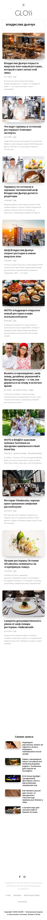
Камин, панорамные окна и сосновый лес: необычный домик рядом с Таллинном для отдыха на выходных (32, 765)
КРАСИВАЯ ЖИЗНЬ (35, 453)
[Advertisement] (24, 697)
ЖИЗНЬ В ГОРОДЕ (19, 453)
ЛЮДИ (31, 390)
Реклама (17, 895)
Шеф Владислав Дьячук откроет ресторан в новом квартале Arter (20, 253)
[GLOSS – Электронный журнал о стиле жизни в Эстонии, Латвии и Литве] (23, 19)
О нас (8, 895)
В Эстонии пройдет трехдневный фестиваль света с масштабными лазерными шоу (31, 781)
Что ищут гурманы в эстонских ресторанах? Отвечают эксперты (22, 130)
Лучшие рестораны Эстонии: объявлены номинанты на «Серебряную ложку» (21, 564)
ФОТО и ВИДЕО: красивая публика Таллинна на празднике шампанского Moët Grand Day (22, 444)
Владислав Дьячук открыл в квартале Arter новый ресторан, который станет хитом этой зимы (23, 68)
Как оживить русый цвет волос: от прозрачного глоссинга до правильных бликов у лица (32, 796)
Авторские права (31, 895)
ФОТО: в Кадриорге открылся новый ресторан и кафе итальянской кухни (22, 313)
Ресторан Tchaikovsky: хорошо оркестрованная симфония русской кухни (22, 503)
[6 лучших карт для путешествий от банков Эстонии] (13, 810)
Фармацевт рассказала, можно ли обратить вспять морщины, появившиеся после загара (32, 748)
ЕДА (14, 77)
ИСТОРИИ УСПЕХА (20, 390)
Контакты (22, 902)
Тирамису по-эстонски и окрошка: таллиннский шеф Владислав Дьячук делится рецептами (21, 191)
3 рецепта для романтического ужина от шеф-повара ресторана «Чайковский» (22, 624)
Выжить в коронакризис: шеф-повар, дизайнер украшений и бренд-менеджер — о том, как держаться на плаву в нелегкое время (23, 380)
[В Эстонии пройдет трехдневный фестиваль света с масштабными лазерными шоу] (13, 778)
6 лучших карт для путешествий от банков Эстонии (30, 809)
